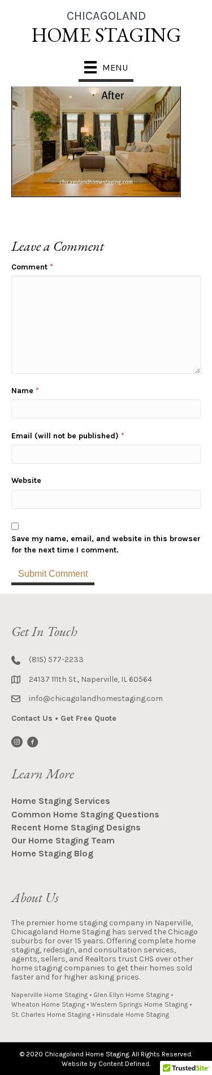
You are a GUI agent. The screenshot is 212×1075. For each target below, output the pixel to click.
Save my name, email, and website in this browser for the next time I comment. (106, 544)
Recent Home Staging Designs (76, 827)
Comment (32, 267)
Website (26, 480)
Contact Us (32, 718)
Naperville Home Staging (49, 995)
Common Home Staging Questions (85, 814)
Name (25, 390)
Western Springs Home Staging (139, 1004)
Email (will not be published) (67, 436)
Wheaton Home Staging (48, 1004)
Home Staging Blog (52, 853)
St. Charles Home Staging (50, 1015)
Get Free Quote (88, 718)
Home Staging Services (60, 800)
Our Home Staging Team (63, 840)
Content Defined (123, 1064)
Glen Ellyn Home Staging (131, 995)
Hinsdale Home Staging (132, 1015)
